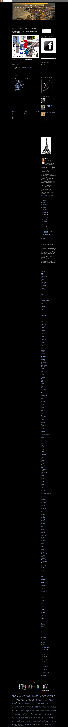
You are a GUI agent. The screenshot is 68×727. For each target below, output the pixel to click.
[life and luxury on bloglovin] (46, 153)
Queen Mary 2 (44, 553)
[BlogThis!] (28, 59)
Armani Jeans (44, 289)
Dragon (42, 383)
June (45, 221)
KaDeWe (43, 470)
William (42, 620)
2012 (44, 207)
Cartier (42, 327)
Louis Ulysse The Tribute (46, 493)
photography (43, 544)
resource (43, 555)
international (43, 454)
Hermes (42, 443)
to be (42, 596)
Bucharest (43, 320)
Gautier (42, 418)
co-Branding (43, 356)
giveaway (43, 422)
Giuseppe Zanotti (44, 421)
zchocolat (43, 624)
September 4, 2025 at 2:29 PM (26, 67)
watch (42, 618)
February (45, 228)
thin (42, 594)
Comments (45, 32)
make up (43, 501)
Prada (42, 550)
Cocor (42, 357)
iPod (42, 457)
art (41, 291)
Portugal (42, 549)
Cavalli (42, 333)
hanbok (42, 436)
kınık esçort (17, 88)
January (45, 229)
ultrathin (42, 609)
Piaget (42, 546)
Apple (42, 286)
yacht (42, 623)
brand (42, 318)
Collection (43, 359)
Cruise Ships (43, 366)
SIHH (42, 573)
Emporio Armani (44, 395)
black (42, 309)
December (46, 210)
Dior (42, 380)
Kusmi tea (43, 478)
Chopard (42, 351)
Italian (42, 461)
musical (42, 525)
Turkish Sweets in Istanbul (50, 112)
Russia (42, 562)
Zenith (42, 627)
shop (42, 568)
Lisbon (42, 485)
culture (42, 368)
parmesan (43, 540)
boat (42, 312)
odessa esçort (18, 86)
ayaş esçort (17, 83)
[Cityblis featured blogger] (46, 69)
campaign (43, 326)
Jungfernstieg (43, 469)
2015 (44, 202)
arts (42, 292)
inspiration (43, 452)
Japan (42, 463)
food (42, 409)
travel (42, 603)
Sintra (42, 574)
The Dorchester (44, 591)
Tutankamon (43, 608)
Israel (42, 458)
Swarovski (43, 588)
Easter (42, 387)
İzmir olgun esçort (18, 81)
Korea (42, 475)
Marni (42, 504)
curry (42, 369)
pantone (42, 537)
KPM (42, 476)
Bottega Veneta (44, 315)
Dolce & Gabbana (44, 381)
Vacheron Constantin (45, 611)
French (42, 410)
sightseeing (43, 571)
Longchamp (43, 490)
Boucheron (43, 316)
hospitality (43, 446)
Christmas (43, 353)
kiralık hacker (17, 70)
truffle (42, 606)
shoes (42, 567)
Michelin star (43, 510)
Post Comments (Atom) (22, 113)
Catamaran (43, 330)
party (42, 541)
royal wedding (44, 561)
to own (42, 599)
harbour (42, 437)
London (42, 488)
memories (43, 505)
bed (42, 301)
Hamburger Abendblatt (45, 434)
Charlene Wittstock (45, 344)
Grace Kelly (43, 425)
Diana (42, 378)
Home (26, 111)
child (42, 347)
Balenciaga (43, 298)
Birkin (42, 307)
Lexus (42, 484)
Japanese (43, 464)
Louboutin (43, 491)
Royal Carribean (44, 559)
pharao (42, 543)
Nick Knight (43, 531)
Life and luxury (34, 5)
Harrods (42, 439)
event (42, 398)
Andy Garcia (43, 282)
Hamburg (43, 433)
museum (43, 523)
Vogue (42, 617)
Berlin (42, 304)
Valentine (43, 612)
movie (42, 522)
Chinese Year (43, 348)
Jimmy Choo (43, 466)
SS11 (42, 583)
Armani (42, 288)
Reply (16, 75)
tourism (42, 600)
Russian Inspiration (47, 234)
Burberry (43, 323)
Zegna (42, 626)
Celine (42, 336)
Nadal (42, 528)
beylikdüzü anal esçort (19, 84)
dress (42, 384)
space (42, 582)
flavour (42, 407)
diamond (43, 377)
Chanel (42, 342)
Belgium (42, 303)
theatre (42, 592)
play (42, 547)
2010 (44, 238)
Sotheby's (43, 580)
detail (42, 375)
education (43, 390)
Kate (42, 473)
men (42, 507)
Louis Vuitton (38, 696)
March (45, 226)
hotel (42, 448)
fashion (42, 404)
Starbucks (43, 585)
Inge (47, 158)
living (42, 487)
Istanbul (42, 460)
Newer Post (14, 111)
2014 (44, 204)
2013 (44, 205)
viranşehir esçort (18, 85)
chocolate (43, 350)
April (45, 224)
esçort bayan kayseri (19, 87)
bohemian (43, 314)
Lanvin (42, 482)
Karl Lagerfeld (44, 472)
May (45, 222)
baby (42, 297)
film (42, 405)
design (42, 372)
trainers (42, 602)
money (42, 516)
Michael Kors (43, 508)
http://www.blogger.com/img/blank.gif (48, 449)
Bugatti (42, 321)
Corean (42, 363)
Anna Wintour (43, 283)
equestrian (43, 396)
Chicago (42, 345)
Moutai (42, 520)
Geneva (42, 419)
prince (42, 552)
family (42, 402)
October (45, 214)
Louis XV (43, 496)
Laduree (42, 481)
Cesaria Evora (44, 338)
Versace (42, 614)
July (45, 219)
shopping (43, 570)
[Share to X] (29, 59)
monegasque (43, 514)
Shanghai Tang (44, 565)
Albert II (42, 279)
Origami (42, 534)
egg (42, 392)
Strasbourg (43, 586)
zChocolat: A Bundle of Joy (50, 98)
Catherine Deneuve (45, 332)
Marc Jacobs (43, 502)
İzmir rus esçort (18, 82)
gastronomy (43, 416)
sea (42, 564)
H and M (43, 430)
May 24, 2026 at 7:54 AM (25, 78)
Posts (44, 29)
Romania (43, 558)
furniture (42, 413)
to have (42, 597)
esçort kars (17, 89)
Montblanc (43, 517)
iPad (42, 455)
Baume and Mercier (45, 300)
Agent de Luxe (44, 276)
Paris (42, 538)
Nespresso (43, 529)
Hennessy (43, 442)
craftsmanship (44, 365)
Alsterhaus (43, 280)
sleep (42, 576)
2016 (44, 200)
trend (42, 605)
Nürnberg (43, 532)
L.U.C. (42, 479)
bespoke (43, 306)
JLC (42, 467)
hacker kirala (17, 73)
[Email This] (27, 59)
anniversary (43, 285)
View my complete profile (47, 195)
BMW (42, 310)
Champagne (43, 339)
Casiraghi (43, 329)
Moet (42, 511)
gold (42, 424)
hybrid (42, 451)
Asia (42, 294)
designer (43, 374)
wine (42, 621)
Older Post (37, 111)
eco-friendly (43, 389)
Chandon (43, 341)
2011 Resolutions (46, 236)
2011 (44, 209)
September (46, 216)
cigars (42, 354)
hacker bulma (17, 69)
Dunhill (42, 386)
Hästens (42, 440)
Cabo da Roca (44, 324)
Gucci (42, 428)
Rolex (42, 556)
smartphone (43, 577)
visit (42, 615)
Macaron (43, 499)
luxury (42, 497)
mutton (42, 526)
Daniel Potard (43, 371)
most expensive (44, 519)
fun (41, 411)
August (45, 217)
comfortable (43, 362)
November (46, 212)
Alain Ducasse (44, 277)
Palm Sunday (43, 535)
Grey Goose (43, 427)
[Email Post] (25, 59)
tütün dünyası (18, 71)
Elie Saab (43, 393)
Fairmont (43, 401)
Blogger (50, 267)
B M (42, 295)
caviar (42, 335)
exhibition (43, 399)
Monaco (42, 513)
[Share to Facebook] (31, 59)
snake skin (43, 579)
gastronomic (43, 415)
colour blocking (44, 360)
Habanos (43, 431)
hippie (42, 445)
